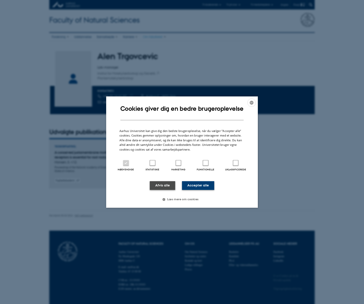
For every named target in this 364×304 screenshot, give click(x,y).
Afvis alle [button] (162, 185)
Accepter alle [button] (198, 185)
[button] (181, 199)
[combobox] (251, 102)
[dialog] (182, 152)
